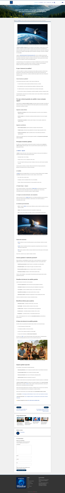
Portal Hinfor (26, 14)
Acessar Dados (29, 486)
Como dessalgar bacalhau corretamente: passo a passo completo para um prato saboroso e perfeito (42, 410)
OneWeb (27, 383)
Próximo (45, 407)
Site (17, 462)
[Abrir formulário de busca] (54, 2)
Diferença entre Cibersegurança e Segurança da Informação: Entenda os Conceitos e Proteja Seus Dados (28, 423)
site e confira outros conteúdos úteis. (33, 400)
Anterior (19, 407)
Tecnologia (32, 7)
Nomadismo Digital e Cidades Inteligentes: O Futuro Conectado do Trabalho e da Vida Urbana (20, 423)
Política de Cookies (30, 483)
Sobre (28, 479)
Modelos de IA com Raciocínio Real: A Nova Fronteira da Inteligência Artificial (44, 480)
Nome (17, 455)
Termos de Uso (29, 482)
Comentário (18, 444)
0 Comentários (36, 14)
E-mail (17, 459)
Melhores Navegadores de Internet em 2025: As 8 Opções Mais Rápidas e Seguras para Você (44, 422)
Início (16, 20)
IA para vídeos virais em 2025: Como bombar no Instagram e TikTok (21, 410)
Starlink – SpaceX (21, 150)
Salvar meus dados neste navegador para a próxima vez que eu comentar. (23, 468)
